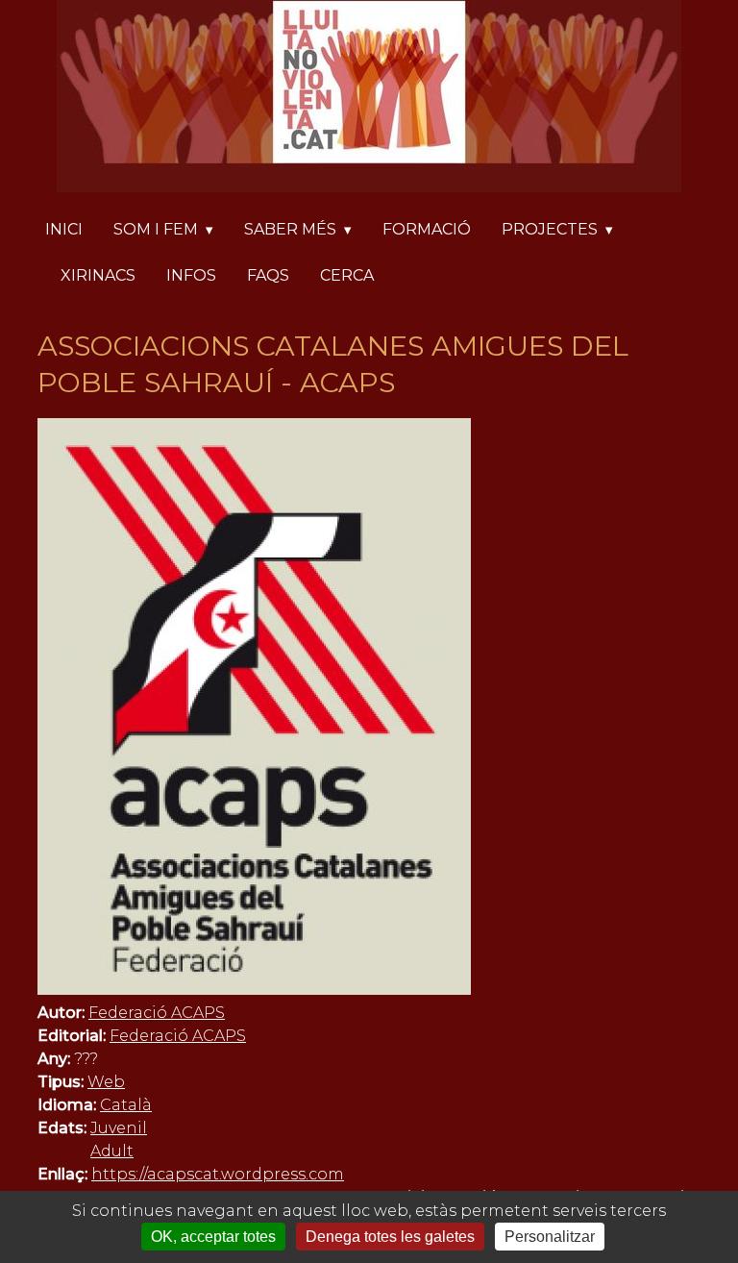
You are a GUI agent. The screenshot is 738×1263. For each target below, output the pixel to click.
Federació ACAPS (156, 1012)
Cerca (347, 275)
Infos (191, 275)
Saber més (290, 229)
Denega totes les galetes (390, 1236)
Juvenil (118, 1128)
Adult (112, 1151)
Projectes (550, 229)
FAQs (268, 275)
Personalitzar (549, 1236)
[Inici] (369, 99)
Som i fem (155, 229)
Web (106, 1082)
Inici (64, 229)
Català (126, 1105)
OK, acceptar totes (213, 1236)
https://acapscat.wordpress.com (217, 1174)
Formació (426, 229)
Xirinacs (98, 275)
